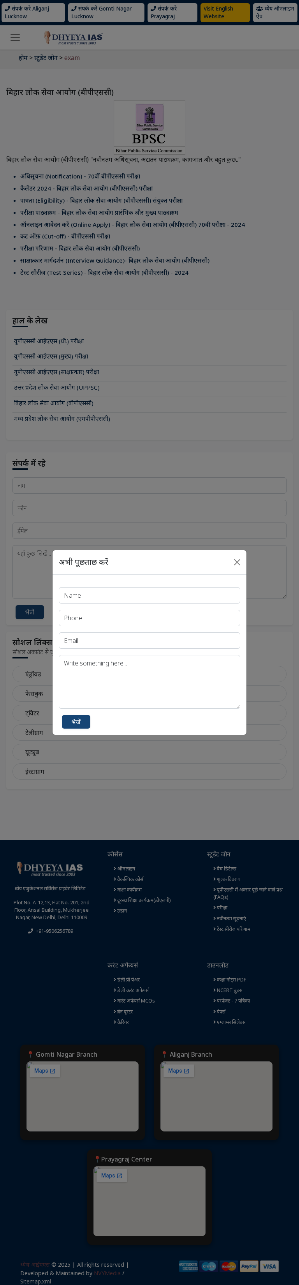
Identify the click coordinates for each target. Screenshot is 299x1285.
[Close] (237, 562)
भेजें (76, 722)
